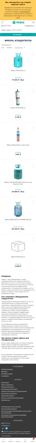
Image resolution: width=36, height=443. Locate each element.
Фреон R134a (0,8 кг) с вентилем (18, 145)
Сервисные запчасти (7, 395)
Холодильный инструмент (9, 389)
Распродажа (5, 382)
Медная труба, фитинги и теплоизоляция (14, 391)
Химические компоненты (9, 393)
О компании (5, 376)
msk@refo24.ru (29, 26)
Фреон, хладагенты (7, 384)
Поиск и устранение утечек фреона (12, 398)
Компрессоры (5, 400)
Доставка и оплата (7, 373)
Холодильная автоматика (9, 409)
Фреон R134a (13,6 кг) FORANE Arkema (18, 219)
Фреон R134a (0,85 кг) (18, 108)
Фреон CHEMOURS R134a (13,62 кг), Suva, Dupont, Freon (18, 183)
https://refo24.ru (25, 12)
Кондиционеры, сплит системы (11, 406)
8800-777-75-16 (6, 26)
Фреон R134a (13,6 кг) (18, 70)
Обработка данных (7, 369)
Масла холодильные (7, 387)
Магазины (4, 371)
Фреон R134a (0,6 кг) (18, 257)
